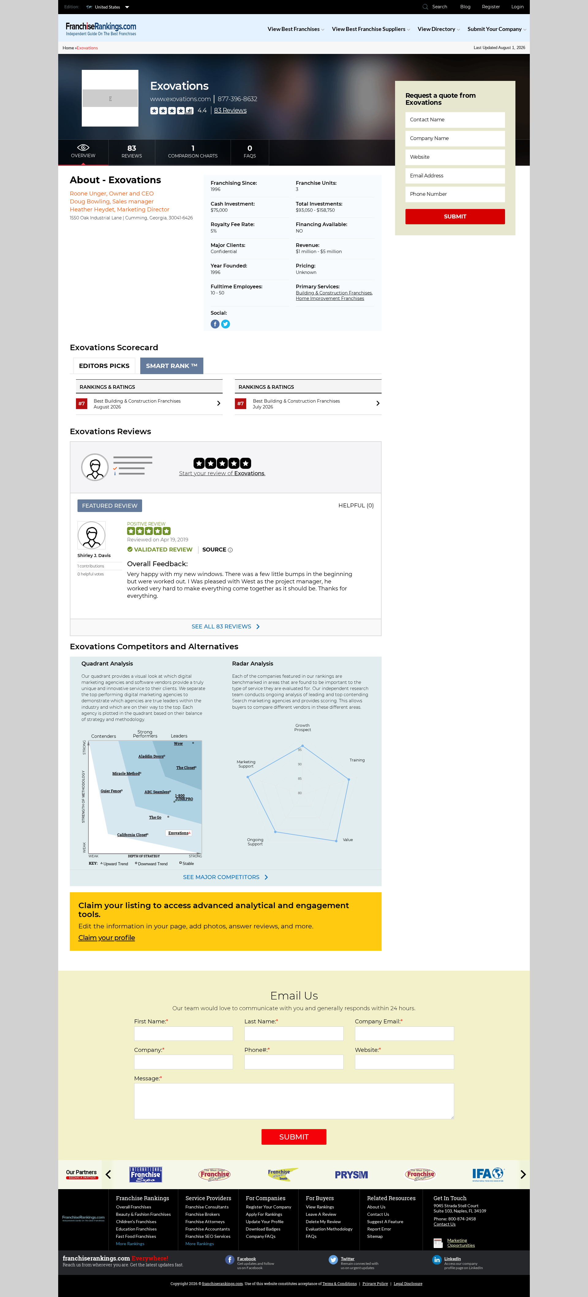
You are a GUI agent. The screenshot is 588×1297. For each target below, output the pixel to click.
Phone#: (257, 1050)
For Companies (265, 1198)
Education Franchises (136, 1228)
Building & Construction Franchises (334, 293)
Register (491, 6)
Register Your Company (268, 1206)
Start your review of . (222, 473)
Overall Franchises (133, 1206)
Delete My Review (323, 1221)
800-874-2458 (462, 1218)
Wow (178, 743)
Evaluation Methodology (329, 1228)
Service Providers (208, 1198)
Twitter (333, 1260)
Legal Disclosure (408, 1283)
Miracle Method (126, 773)
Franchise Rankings (142, 1198)
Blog (465, 6)
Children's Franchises (136, 1221)
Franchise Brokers (203, 1214)
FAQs (311, 1236)
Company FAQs (261, 1236)
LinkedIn (437, 1260)
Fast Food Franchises (136, 1236)
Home (68, 47)
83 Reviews (230, 110)
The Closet (185, 767)
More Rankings (130, 1243)
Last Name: (261, 1021)
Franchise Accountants (208, 1228)
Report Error (379, 1228)
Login (517, 6)
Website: (368, 1050)
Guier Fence (111, 790)
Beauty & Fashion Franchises (143, 1214)
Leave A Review (321, 1214)
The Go (155, 817)
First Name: (151, 1021)
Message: (148, 1078)
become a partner (82, 1177)
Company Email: (379, 1021)
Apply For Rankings (264, 1214)
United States (107, 6)
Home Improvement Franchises (330, 298)
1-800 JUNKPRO (184, 797)
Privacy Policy (375, 1283)
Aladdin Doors (151, 756)
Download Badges (263, 1228)
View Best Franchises (294, 28)
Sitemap (375, 1236)
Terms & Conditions (339, 1283)
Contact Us (378, 1214)
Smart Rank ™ (172, 366)
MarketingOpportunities (461, 1243)
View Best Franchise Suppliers (368, 28)
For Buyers (320, 1198)
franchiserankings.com (222, 1283)
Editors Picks (104, 366)
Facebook (230, 1260)
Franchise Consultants (207, 1206)
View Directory (436, 28)
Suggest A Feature (385, 1221)
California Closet (132, 834)
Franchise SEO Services (208, 1236)
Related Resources (391, 1198)
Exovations (87, 47)
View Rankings (320, 1206)
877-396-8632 (237, 99)
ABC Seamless (157, 791)
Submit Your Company (495, 28)
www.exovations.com (180, 99)
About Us (376, 1206)
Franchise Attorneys (205, 1221)
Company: (149, 1050)
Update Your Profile (265, 1221)
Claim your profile (106, 938)
